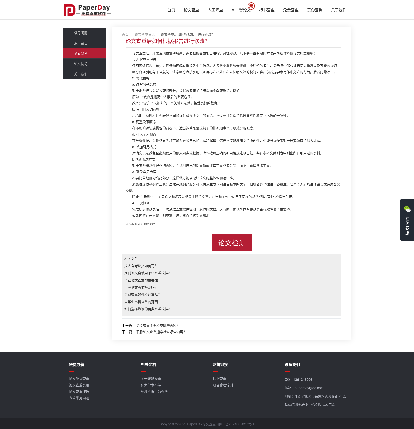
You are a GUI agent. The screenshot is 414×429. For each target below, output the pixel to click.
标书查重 (267, 9)
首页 (171, 9)
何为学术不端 (151, 384)
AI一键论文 (241, 9)
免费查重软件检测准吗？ (142, 294)
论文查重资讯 (145, 34)
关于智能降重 (151, 378)
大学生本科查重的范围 (141, 301)
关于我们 (338, 9)
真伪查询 (314, 9)
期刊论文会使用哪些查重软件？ (147, 272)
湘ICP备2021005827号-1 (235, 424)
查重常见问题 (79, 397)
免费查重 (291, 9)
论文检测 (232, 243)
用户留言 (80, 43)
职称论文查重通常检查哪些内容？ (161, 331)
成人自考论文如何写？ (141, 265)
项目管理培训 (223, 384)
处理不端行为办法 (154, 391)
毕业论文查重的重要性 (141, 280)
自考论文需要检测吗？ (141, 287)
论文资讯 (80, 53)
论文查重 (191, 9)
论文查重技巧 (79, 391)
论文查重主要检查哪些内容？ (158, 325)
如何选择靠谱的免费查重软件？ (147, 308)
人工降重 (215, 9)
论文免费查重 (79, 378)
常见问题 (80, 32)
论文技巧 (80, 63)
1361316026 (302, 379)
